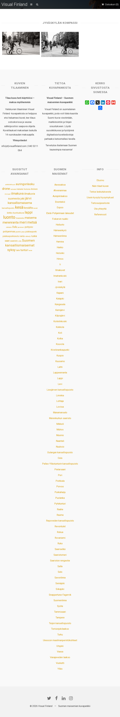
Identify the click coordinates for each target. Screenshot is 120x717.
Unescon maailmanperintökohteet (60, 640)
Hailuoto (60, 224)
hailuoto (13, 189)
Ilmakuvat (60, 270)
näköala (9, 227)
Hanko (60, 247)
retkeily (27, 236)
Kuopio (60, 355)
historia (27, 189)
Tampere (60, 617)
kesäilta (28, 207)
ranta (22, 236)
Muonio (60, 435)
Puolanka (60, 498)
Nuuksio (60, 446)
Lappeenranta (60, 372)
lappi (28, 212)
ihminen (34, 189)
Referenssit (100, 214)
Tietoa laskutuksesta (100, 191)
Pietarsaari (60, 469)
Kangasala (60, 304)
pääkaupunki (31, 231)
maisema (30, 217)
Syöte (60, 606)
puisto (18, 232)
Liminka (60, 395)
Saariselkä (60, 549)
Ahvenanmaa (60, 190)
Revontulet (60, 526)
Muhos (60, 429)
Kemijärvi (60, 310)
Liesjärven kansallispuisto (60, 389)
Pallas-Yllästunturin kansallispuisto (60, 463)
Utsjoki (60, 646)
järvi (28, 198)
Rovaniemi (60, 537)
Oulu (14, 226)
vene (30, 250)
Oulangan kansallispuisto (60, 452)
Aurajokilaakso (60, 196)
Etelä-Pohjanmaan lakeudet (60, 213)
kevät (35, 208)
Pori (60, 475)
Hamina (60, 241)
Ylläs (60, 668)
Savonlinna (60, 577)
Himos (60, 258)
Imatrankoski (60, 275)
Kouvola (60, 344)
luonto (9, 217)
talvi (18, 250)
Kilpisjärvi (60, 315)
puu (23, 232)
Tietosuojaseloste (100, 203)
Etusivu (100, 180)
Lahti (60, 367)
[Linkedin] (64, 698)
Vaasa (60, 651)
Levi (60, 384)
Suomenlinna (60, 600)
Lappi (60, 378)
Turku (60, 634)
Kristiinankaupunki (60, 349)
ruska (34, 236)
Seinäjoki (60, 583)
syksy (11, 250)
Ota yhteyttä (100, 208)
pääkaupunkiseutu (11, 236)
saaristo (14, 241)
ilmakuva (17, 193)
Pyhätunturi (60, 503)
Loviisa (60, 406)
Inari (60, 281)
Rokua (60, 532)
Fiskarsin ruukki (60, 219)
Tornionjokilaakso (60, 628)
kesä (19, 207)
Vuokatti (60, 663)
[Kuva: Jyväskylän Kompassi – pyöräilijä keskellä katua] (60, 44)
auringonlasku (25, 184)
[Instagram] (71, 698)
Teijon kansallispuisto (60, 623)
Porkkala (60, 481)
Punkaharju (60, 492)
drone (6, 189)
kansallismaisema (20, 203)
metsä (32, 222)
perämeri (21, 227)
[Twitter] (49, 698)
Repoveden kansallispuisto (60, 520)
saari (7, 240)
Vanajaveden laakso (60, 657)
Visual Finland (14, 4)
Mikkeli (60, 424)
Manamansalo (60, 412)
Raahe (60, 509)
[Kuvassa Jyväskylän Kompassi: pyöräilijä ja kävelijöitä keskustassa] (21, 43)
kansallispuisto (8, 208)
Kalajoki (60, 298)
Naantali (60, 441)
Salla (60, 566)
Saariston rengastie (60, 560)
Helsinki (20, 189)
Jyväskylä (60, 287)
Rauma (60, 515)
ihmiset (7, 194)
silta (19, 241)
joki (22, 198)
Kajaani (60, 292)
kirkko (10, 213)
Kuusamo (60, 361)
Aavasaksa (60, 184)
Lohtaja (60, 401)
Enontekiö (60, 201)
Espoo (60, 207)
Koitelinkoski (60, 321)
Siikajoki (60, 589)
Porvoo (60, 486)
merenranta (11, 222)
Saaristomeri (60, 554)
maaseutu (20, 218)
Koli (60, 332)
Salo (60, 572)
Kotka (60, 338)
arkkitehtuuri (10, 184)
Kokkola (60, 327)
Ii (60, 264)
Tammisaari (60, 611)
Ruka (60, 543)
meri (23, 222)
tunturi (24, 250)
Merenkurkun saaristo (60, 418)
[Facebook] (56, 698)
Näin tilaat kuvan (100, 186)
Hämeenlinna (60, 236)
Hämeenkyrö (60, 230)
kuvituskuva (18, 213)
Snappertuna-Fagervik (60, 594)
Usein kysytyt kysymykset (100, 197)
